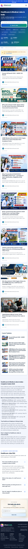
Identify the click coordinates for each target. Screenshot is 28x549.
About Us (11, 535)
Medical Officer (22, 32)
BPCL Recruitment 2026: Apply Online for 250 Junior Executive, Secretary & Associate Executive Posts (13, 106)
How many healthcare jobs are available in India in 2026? (10, 462)
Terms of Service (22, 536)
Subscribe (14, 514)
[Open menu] (26, 5)
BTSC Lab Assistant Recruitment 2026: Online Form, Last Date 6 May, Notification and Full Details (13, 213)
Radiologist (4, 34)
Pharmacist (23, 29)
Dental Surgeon (12, 34)
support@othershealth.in (22, 524)
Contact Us (3, 539)
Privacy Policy (21, 535)
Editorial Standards (13, 539)
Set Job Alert (9, 53)
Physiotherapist (13, 32)
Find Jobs (2, 535)
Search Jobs (15, 25)
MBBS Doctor (15, 29)
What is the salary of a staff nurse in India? (11, 478)
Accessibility (21, 539)
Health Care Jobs (4, 536)
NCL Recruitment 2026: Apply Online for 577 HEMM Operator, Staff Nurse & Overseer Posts (14, 282)
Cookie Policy (21, 538)
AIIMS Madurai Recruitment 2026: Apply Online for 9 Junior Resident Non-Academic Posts (14, 139)
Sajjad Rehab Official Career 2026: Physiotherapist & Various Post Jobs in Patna (13, 316)
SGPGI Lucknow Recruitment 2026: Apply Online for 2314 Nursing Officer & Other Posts (13, 249)
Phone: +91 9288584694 (22, 526)
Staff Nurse (8, 29)
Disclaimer (21, 541)
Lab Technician (5, 32)
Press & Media (12, 538)
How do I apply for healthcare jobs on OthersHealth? (12, 492)
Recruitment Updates (5, 538)
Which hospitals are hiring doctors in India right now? (11, 485)
